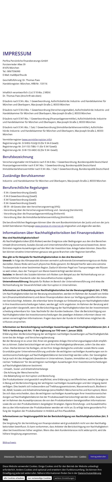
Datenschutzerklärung (89, 473)
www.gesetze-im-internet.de (49, 225)
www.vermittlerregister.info (37, 139)
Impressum (9, 456)
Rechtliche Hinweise (25, 456)
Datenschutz (42, 456)
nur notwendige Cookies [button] (39, 478)
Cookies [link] (82, 456)
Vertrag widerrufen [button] (98, 456)
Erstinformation (56, 456)
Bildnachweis (9, 442)
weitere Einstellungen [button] (65, 478)
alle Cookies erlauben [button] (14, 478)
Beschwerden (71, 456)
